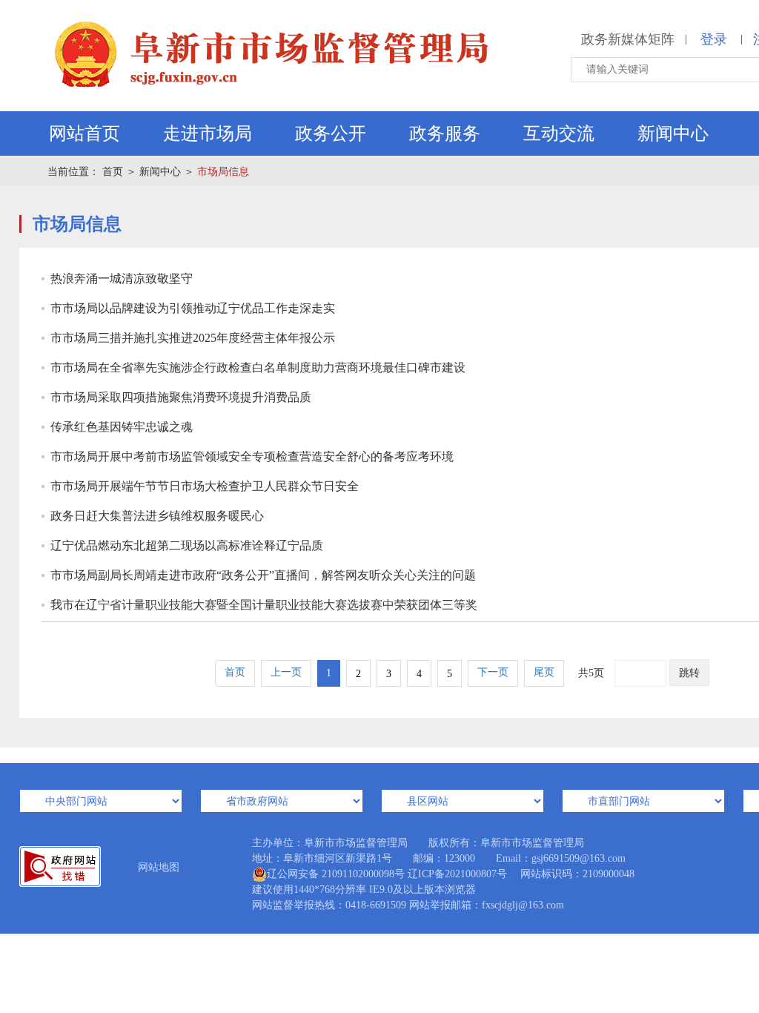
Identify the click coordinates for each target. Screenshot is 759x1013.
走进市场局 (207, 133)
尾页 (544, 672)
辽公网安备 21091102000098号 (336, 874)
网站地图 (158, 867)
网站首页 (84, 133)
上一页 (286, 672)
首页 (112, 171)
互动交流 (558, 133)
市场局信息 (223, 171)
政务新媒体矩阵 (628, 39)
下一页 (492, 672)
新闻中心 (673, 133)
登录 (713, 39)
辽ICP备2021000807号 (457, 874)
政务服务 (444, 133)
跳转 (689, 673)
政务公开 (330, 133)
